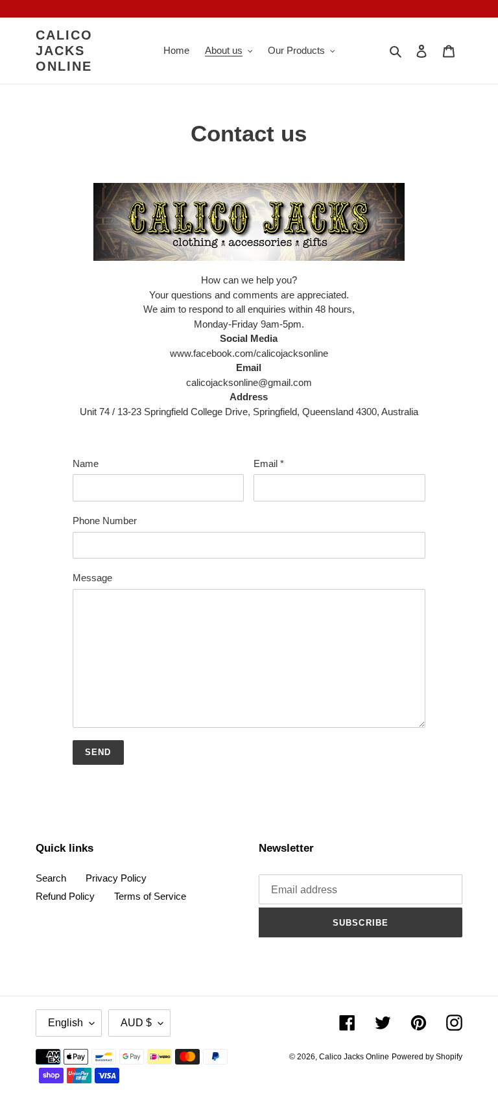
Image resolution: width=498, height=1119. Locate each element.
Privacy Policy (116, 878)
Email (269, 463)
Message (92, 577)
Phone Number (105, 520)
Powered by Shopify (427, 1056)
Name (86, 463)
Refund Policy (65, 896)
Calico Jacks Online (64, 50)
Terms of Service (150, 896)
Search (51, 878)
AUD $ (136, 1022)
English (65, 1022)
